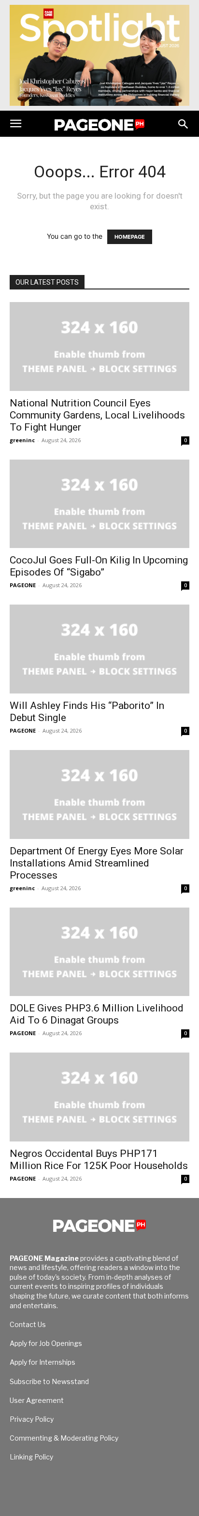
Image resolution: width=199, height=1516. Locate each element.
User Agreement (37, 1400)
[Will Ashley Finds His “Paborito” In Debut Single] (99, 649)
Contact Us (28, 1324)
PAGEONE (23, 585)
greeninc (22, 440)
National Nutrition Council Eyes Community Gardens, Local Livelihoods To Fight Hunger (97, 415)
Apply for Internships (42, 1362)
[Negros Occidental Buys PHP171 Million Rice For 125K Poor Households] (99, 1097)
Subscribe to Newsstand (49, 1381)
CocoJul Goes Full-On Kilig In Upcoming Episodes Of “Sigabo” (99, 566)
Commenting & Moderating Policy (64, 1438)
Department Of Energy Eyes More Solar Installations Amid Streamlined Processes (97, 863)
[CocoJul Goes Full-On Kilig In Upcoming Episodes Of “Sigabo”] (99, 504)
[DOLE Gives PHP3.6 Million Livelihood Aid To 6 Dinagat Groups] (99, 952)
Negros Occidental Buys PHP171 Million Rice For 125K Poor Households (99, 1159)
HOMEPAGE (129, 236)
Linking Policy (31, 1457)
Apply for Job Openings (46, 1343)
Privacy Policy (32, 1419)
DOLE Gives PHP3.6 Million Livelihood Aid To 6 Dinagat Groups (97, 1014)
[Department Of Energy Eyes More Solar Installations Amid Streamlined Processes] (99, 794)
